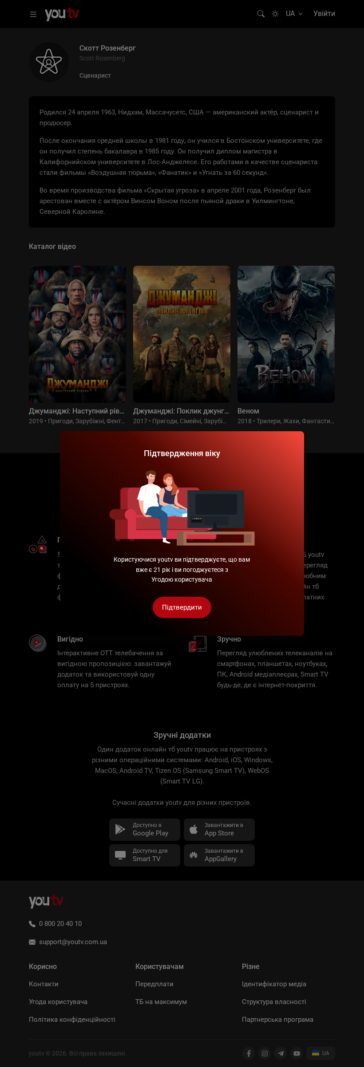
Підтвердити (182, 607)
